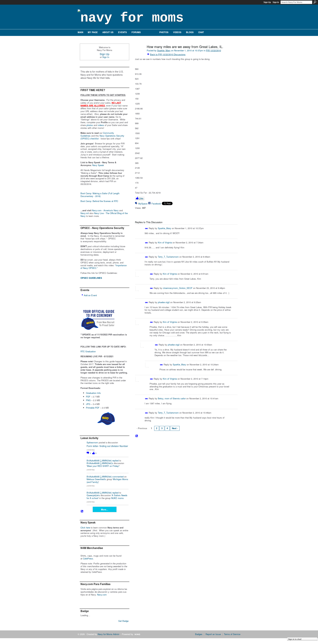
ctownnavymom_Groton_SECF (177, 287)
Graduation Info (93, 392)
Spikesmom (92, 442)
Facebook (156, 203)
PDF (88, 396)
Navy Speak (98, 165)
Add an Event (90, 295)
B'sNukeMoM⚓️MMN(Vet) (99, 460)
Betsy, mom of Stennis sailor (172, 398)
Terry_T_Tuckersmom (168, 256)
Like (141, 198)
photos (89, 125)
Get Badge (123, 620)
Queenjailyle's (93, 495)
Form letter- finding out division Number (107, 446)
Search (315, 2)
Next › (175, 428)
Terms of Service (232, 634)
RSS (82, 511)
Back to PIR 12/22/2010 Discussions (168, 54)
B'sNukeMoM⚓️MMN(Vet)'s (100, 463)
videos (101, 125)
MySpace (142, 203)
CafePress (88, 558)
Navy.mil (84, 213)
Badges (198, 634)
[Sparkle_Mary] (139, 53)
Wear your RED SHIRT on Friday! (103, 466)
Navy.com (102, 594)
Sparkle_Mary (163, 50)
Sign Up (267, 2)
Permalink (146, 228)
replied (115, 460)
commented (118, 476)
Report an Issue (213, 634)
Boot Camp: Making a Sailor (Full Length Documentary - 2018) (99, 195)
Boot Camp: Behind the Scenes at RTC (99, 201)
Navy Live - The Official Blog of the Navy (104, 215)
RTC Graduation (88, 351)
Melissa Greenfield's (96, 479)
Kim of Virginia (165, 242)
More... (104, 509)
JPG (88, 404)
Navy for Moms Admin (108, 634)
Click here (85, 527)
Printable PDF (92, 407)
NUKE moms (117, 498)
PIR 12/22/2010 (213, 50)
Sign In (276, 2)
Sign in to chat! (295, 639)
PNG (88, 400)
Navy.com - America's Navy (105, 210)
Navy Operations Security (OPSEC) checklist (102, 137)
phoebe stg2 (164, 302)
